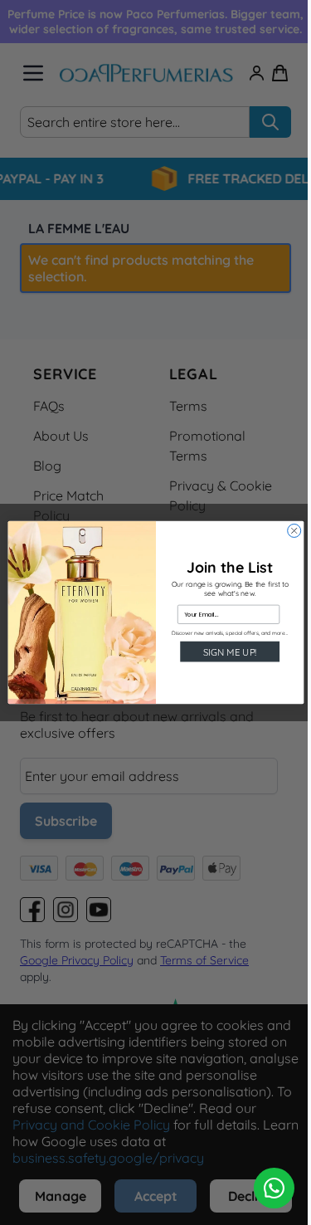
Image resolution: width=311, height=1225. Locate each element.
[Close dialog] (293, 530)
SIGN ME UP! (229, 651)
